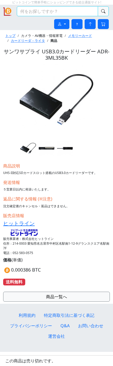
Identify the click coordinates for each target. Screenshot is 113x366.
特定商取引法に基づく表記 (69, 315)
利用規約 (27, 315)
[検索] (103, 11)
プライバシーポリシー (31, 326)
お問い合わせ (90, 326)
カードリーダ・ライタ (28, 40)
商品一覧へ (56, 297)
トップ (10, 35)
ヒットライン (19, 223)
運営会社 (56, 336)
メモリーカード (80, 35)
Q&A (65, 326)
